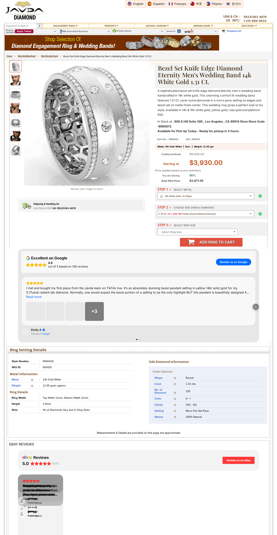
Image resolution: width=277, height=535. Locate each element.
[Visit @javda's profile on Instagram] (15, 218)
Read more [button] (19, 234)
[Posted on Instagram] (72, 217)
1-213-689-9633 (254, 21)
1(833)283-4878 (255, 17)
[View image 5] (15, 122)
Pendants (110, 26)
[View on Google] (25, 420)
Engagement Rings (64, 26)
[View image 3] (15, 94)
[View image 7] (15, 150)
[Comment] (22, 328)
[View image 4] (15, 108)
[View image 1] (15, 66)
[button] (135, 4)
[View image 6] (15, 136)
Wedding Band (202, 26)
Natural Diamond (156, 26)
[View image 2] (15, 80)
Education (248, 26)
